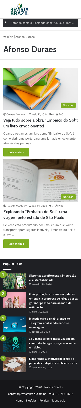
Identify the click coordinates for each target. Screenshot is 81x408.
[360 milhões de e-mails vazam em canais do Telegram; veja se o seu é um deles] (14, 344)
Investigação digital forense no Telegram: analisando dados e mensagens (49, 323)
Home (19, 400)
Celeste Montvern (16, 114)
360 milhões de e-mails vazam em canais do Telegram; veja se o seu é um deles (52, 343)
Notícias (31, 400)
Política (44, 400)
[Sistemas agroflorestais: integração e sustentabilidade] (14, 281)
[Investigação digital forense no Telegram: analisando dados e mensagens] (14, 324)
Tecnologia (58, 400)
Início (9, 36)
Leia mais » (16, 152)
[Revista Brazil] (19, 9)
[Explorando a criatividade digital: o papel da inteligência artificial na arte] (14, 364)
